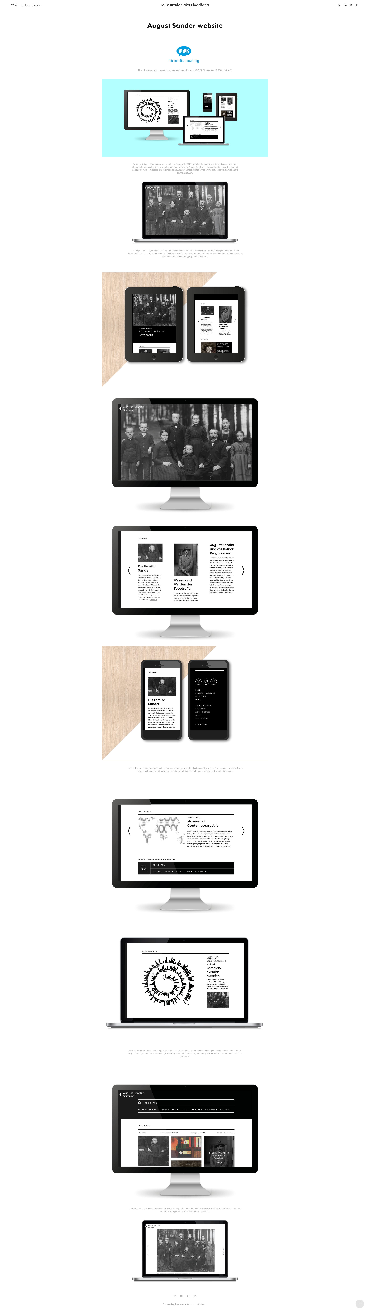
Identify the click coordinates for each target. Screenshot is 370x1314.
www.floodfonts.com (198, 1304)
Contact (25, 5)
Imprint (36, 5)
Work (14, 5)
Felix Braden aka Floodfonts (185, 5)
